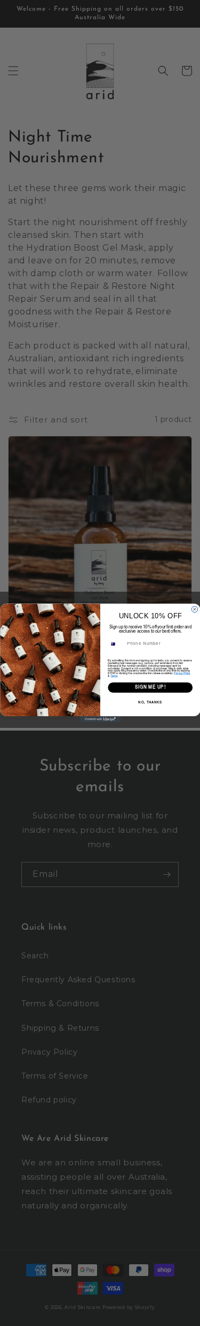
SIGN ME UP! (149, 687)
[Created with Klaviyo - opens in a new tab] (100, 719)
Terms (113, 676)
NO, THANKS (150, 703)
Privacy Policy (182, 673)
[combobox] (116, 644)
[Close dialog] (194, 609)
